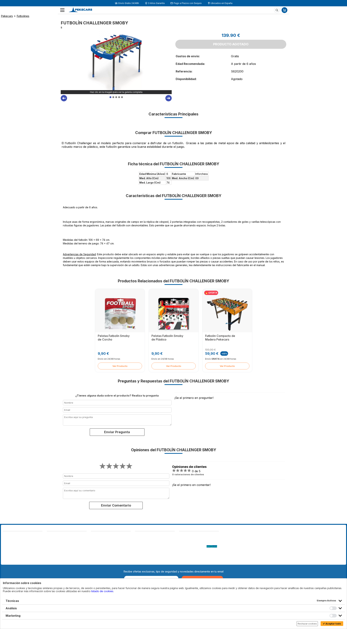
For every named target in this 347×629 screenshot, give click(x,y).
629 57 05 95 (11, 547)
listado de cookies (102, 591)
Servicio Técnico (189, 542)
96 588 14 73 (55, 535)
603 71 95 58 (55, 539)
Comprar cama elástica (192, 561)
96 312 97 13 (30, 544)
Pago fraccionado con (193, 546)
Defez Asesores (144, 561)
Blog (182, 535)
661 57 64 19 (30, 547)
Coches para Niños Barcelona (197, 557)
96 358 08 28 (11, 544)
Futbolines (23, 16)
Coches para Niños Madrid (195, 553)
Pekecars (7, 16)
